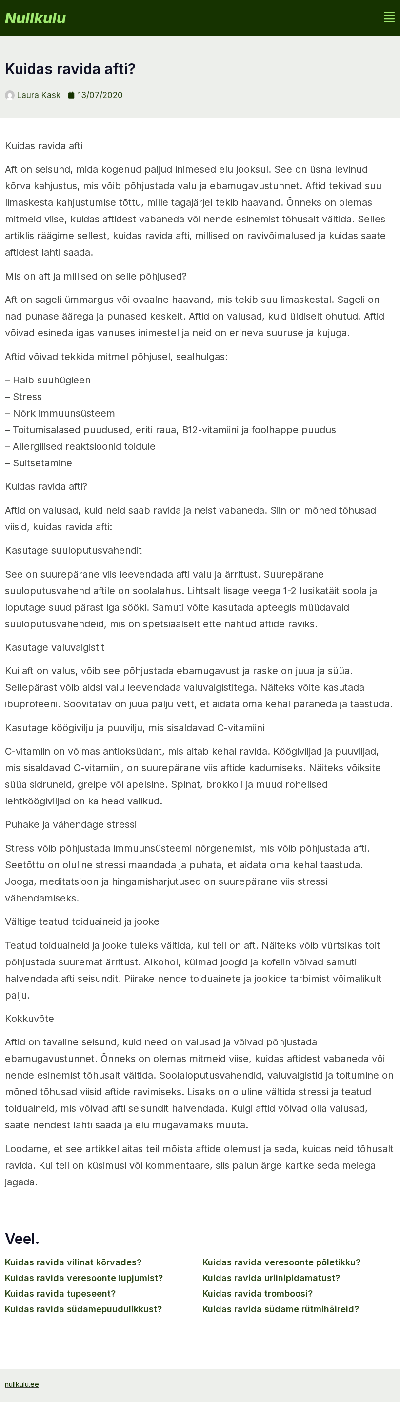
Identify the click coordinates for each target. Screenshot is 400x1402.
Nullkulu (35, 18)
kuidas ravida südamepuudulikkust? (83, 1309)
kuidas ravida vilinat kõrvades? (73, 1262)
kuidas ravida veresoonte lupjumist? (84, 1278)
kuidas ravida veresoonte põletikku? (281, 1262)
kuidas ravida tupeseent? (60, 1293)
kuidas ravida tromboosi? (257, 1293)
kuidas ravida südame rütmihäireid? (280, 1309)
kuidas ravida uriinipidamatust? (271, 1278)
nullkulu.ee (22, 1384)
